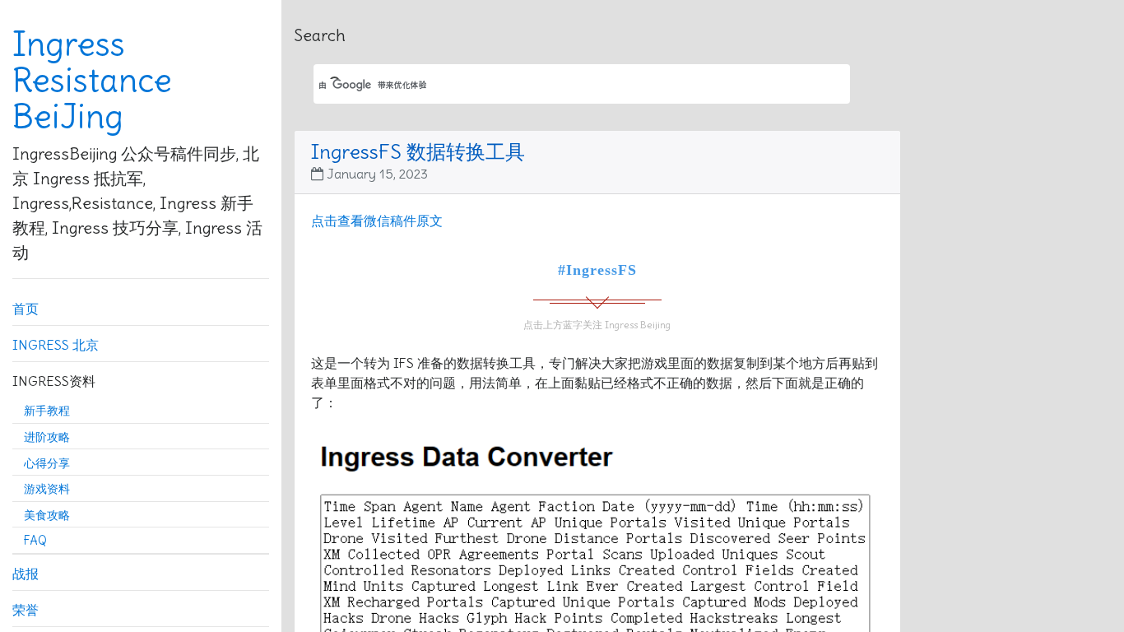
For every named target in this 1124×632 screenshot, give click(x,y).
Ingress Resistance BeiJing (92, 80)
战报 (25, 573)
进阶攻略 (47, 437)
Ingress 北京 (55, 345)
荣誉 (25, 610)
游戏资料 (47, 488)
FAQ (35, 540)
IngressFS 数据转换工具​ (418, 151)
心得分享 (47, 463)
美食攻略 (47, 515)
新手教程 (47, 410)
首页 (25, 308)
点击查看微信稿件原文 (377, 220)
